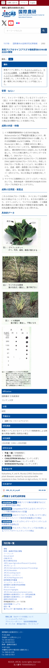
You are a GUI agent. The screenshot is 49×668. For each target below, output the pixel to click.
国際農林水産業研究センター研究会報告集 (19, 594)
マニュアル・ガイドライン (14, 582)
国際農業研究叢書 (10, 580)
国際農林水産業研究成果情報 (25, 43)
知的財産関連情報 (30, 621)
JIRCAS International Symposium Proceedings (21, 568)
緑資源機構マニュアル (12, 604)
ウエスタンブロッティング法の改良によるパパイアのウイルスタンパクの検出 (24, 529)
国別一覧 (7, 606)
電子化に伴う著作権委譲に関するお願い (19, 609)
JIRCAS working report (12, 573)
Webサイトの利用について (24, 616)
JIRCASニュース (9, 565)
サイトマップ (33, 624)
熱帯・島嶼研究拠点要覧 (13, 551)
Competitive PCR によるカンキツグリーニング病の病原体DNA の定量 (24, 510)
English (32, 2)
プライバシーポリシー (13, 621)
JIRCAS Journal (9, 587)
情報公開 (8, 616)
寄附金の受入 (22, 624)
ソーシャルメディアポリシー (16, 619)
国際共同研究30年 (10, 599)
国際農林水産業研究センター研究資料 (18, 597)
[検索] (44, 30)
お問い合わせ (12, 2)
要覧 (5, 548)
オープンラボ (10, 624)
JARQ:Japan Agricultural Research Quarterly (20, 563)
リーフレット (9, 553)
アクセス (23, 2)
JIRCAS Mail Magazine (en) (13, 577)
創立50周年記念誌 (10, 560)
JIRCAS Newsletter (10, 570)
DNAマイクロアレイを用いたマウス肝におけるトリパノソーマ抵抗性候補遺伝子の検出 (24, 516)
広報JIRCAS (8, 558)
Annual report (9, 556)
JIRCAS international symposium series (18, 592)
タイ (10, 59)
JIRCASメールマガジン (12, 575)
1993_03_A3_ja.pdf (13, 490)
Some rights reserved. (31, 661)
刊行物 (6, 43)
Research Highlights (11, 589)
